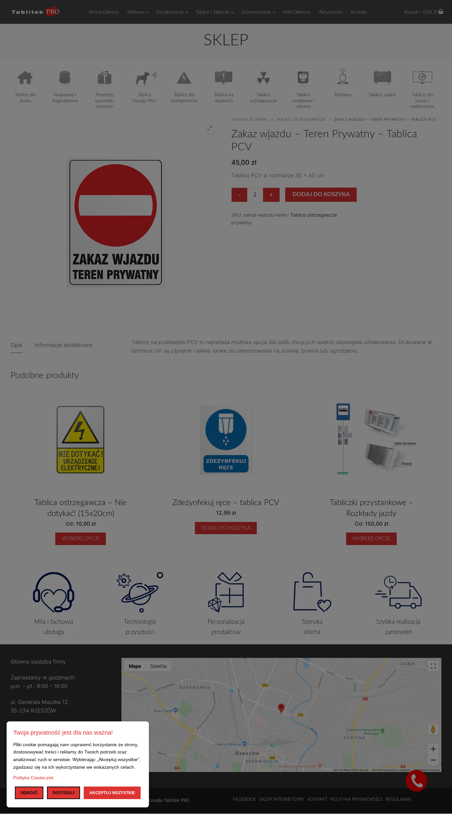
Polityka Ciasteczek (33, 777)
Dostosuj (63, 793)
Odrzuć (29, 793)
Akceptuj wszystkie (112, 793)
